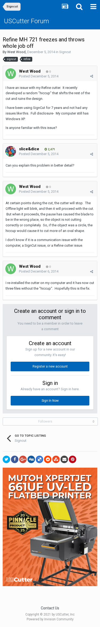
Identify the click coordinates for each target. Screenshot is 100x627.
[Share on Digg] (31, 459)
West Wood (16, 52)
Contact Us (50, 608)
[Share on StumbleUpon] (56, 459)
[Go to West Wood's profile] (10, 73)
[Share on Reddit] (47, 459)
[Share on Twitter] (6, 459)
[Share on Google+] (23, 459)
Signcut (65, 52)
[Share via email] (64, 459)
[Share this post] (91, 76)
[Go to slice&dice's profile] (10, 151)
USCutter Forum (26, 21)
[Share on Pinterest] (72, 459)
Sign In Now (50, 401)
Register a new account (50, 366)
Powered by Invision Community (50, 619)
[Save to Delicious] (39, 459)
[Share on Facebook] (14, 459)
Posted (38, 76)
